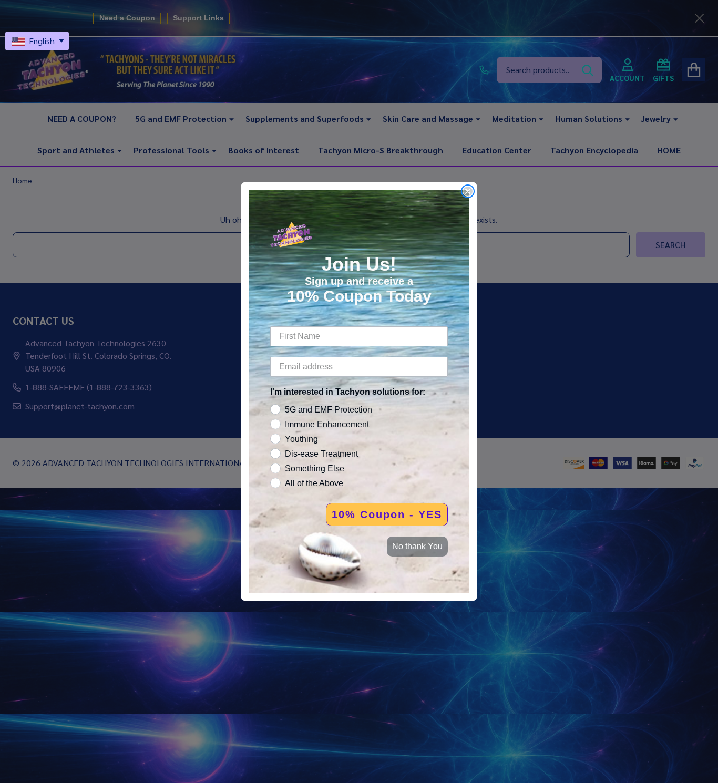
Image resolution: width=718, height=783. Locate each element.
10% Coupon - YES (387, 514)
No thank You (417, 546)
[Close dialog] (468, 191)
